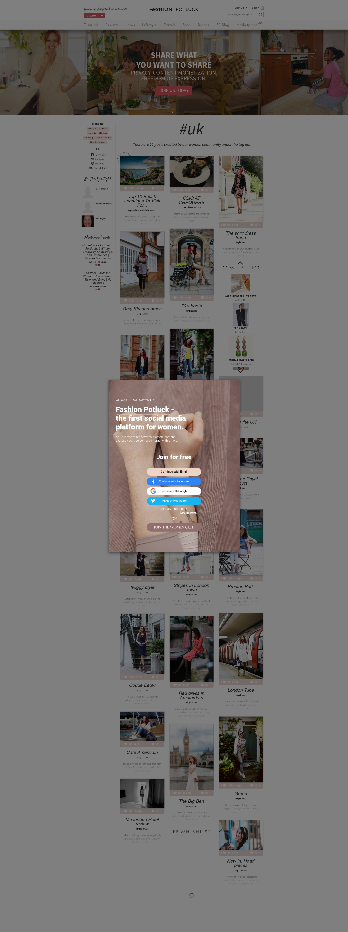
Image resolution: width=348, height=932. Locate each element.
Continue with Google (174, 491)
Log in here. (188, 512)
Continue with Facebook (174, 481)
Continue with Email (174, 471)
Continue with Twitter (174, 501)
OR (174, 518)
